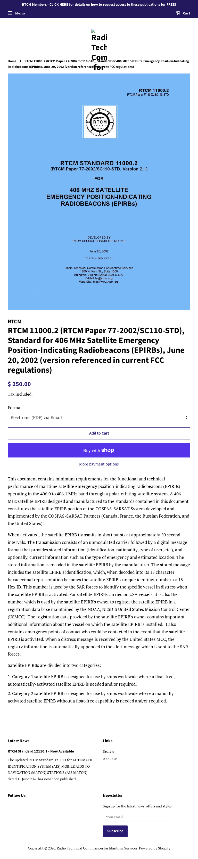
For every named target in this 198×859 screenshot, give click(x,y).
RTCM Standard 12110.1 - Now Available (41, 751)
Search (108, 751)
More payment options (99, 464)
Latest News (18, 741)
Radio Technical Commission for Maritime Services (97, 848)
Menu (19, 13)
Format (15, 408)
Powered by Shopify (154, 848)
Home (12, 61)
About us (110, 758)
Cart (186, 13)
